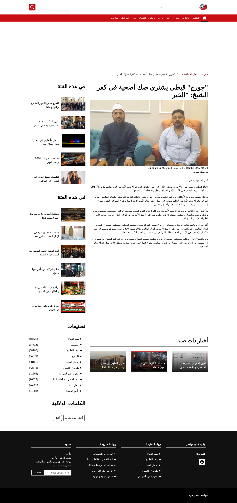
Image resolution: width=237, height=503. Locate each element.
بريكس (151, 17)
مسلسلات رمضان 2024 (100, 465)
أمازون (176, 17)
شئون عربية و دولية (103, 476)
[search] (32, 7)
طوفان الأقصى (71, 367)
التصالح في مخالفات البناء (65, 379)
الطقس (196, 17)
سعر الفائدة (73, 350)
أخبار (167, 17)
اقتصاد (142, 17)
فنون (134, 17)
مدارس (114, 17)
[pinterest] (202, 462)
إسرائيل (125, 17)
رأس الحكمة (72, 391)
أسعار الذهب (72, 362)
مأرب (205, 74)
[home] (204, 18)
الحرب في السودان (69, 373)
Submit (37, 472)
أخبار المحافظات (74, 417)
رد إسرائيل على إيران (102, 470)
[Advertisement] (118, 45)
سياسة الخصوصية (198, 495)
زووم (160, 17)
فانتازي (185, 17)
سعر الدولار (73, 338)
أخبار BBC (73, 385)
